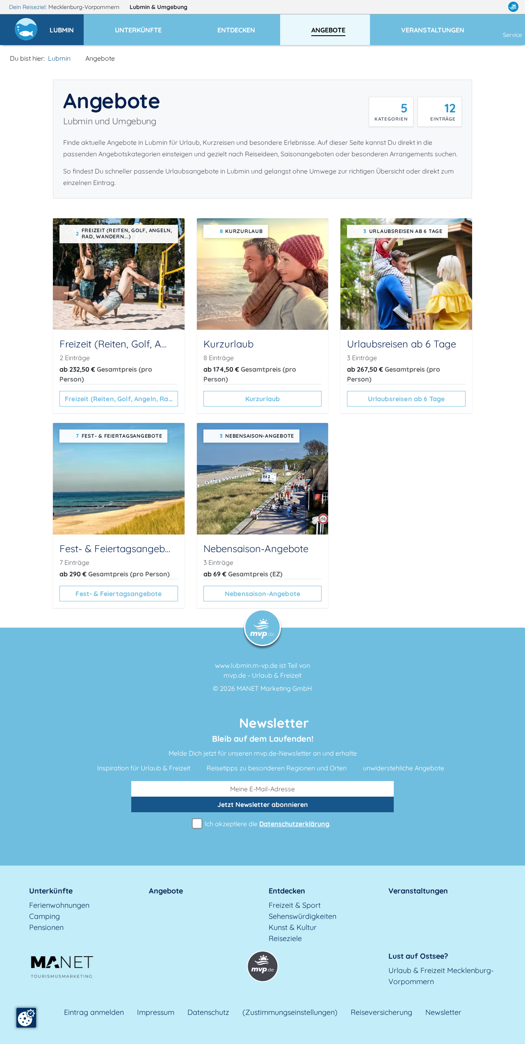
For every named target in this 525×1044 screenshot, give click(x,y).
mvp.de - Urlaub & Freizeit (262, 675)
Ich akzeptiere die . (267, 824)
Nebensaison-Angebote (262, 593)
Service (512, 35)
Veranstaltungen (418, 891)
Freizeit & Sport (295, 905)
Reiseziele (285, 938)
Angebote (166, 891)
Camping (44, 916)
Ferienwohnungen (59, 905)
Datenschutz (208, 1012)
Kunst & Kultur (293, 927)
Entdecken (287, 891)
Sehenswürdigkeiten (302, 916)
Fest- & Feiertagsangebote (118, 593)
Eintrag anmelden (94, 1012)
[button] (67, 26)
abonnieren (262, 804)
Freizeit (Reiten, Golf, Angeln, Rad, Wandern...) (121, 399)
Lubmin (158, 7)
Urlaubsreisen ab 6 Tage (406, 399)
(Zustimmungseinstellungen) (290, 1012)
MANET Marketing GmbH (274, 688)
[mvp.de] (513, 7)
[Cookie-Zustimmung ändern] (26, 1018)
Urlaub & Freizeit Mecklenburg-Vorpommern (441, 976)
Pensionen (46, 927)
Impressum (155, 1012)
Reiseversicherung (381, 1012)
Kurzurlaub (262, 399)
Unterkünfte (51, 891)
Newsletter (443, 1012)
